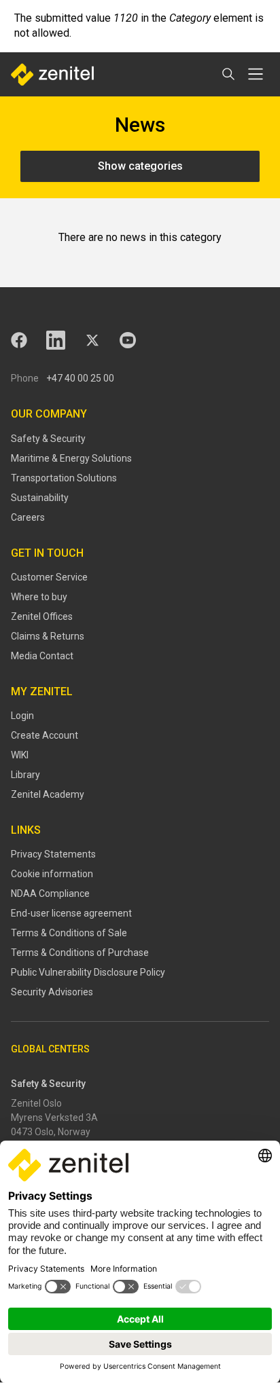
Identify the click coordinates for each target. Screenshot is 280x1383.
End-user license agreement (71, 913)
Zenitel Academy (47, 794)
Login (22, 715)
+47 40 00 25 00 (80, 378)
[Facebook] (19, 340)
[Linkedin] (55, 340)
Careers (28, 517)
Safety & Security (48, 438)
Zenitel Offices (42, 616)
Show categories (140, 166)
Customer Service (49, 577)
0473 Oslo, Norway (50, 1131)
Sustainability (40, 497)
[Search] (228, 74)
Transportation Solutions (64, 478)
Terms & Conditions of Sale (69, 932)
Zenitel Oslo (36, 1103)
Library (25, 774)
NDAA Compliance (50, 893)
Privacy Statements (53, 854)
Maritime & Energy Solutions (71, 458)
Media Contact (42, 655)
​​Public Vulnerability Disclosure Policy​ (88, 972)
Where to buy (39, 596)
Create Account (44, 735)
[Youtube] (128, 340)
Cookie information (52, 873)
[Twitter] (92, 340)
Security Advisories (52, 991)
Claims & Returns (47, 636)
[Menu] (255, 74)
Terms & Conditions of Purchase (80, 952)
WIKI (20, 755)
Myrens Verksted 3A (54, 1117)
